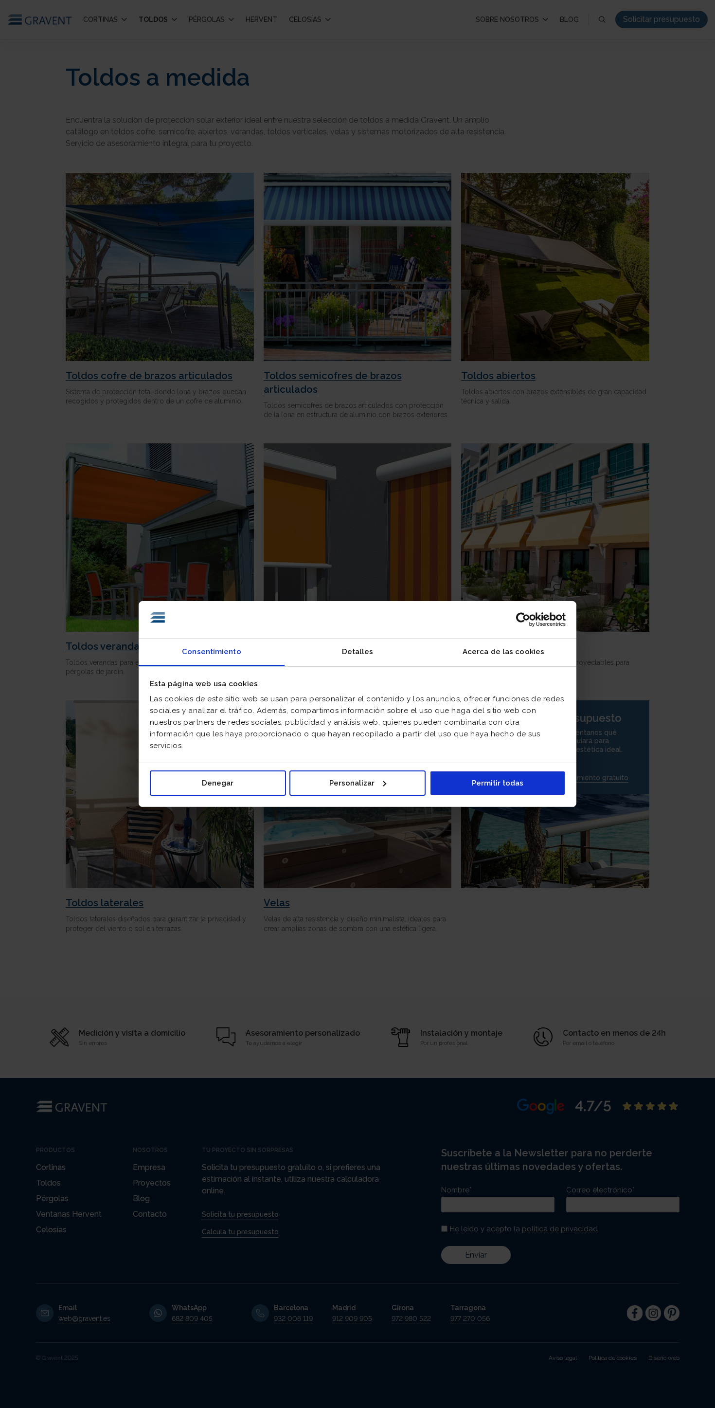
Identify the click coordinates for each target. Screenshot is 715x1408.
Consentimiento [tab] (211, 651)
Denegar (217, 783)
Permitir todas (497, 783)
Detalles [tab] (358, 651)
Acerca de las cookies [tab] (503, 651)
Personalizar (352, 783)
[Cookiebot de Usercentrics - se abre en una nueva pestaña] (523, 619)
